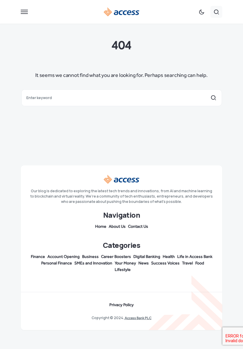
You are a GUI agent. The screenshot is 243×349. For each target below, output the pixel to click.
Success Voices (165, 263)
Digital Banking (146, 257)
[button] (24, 12)
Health (169, 257)
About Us (117, 226)
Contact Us (138, 226)
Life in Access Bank (194, 257)
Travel (187, 263)
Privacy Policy (121, 305)
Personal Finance (56, 263)
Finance (38, 257)
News (143, 263)
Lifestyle (123, 270)
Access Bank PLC (137, 318)
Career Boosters (116, 257)
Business (90, 257)
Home (100, 226)
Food (199, 263)
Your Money (125, 263)
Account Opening (63, 257)
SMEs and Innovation (93, 263)
